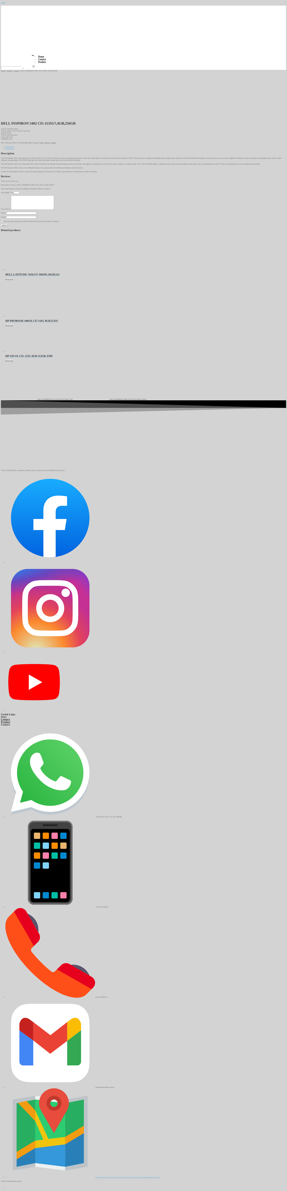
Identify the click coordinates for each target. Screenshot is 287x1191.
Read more (9, 279)
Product (42, 62)
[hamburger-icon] (33, 55)
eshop (3, 3)
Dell (41, 143)
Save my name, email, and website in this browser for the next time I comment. (31, 221)
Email (3, 217)
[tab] (145, 147)
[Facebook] (50, 562)
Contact (42, 59)
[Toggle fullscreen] (6, 1187)
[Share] (4, 1187)
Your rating (5, 192)
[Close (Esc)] (2, 1187)
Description (9, 147)
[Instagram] (50, 652)
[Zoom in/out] (8, 1187)
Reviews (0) (9, 149)
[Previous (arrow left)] (2, 1189)
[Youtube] (34, 710)
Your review (6, 209)
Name (4, 213)
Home (41, 56)
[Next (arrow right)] (4, 1189)
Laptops (16, 71)
